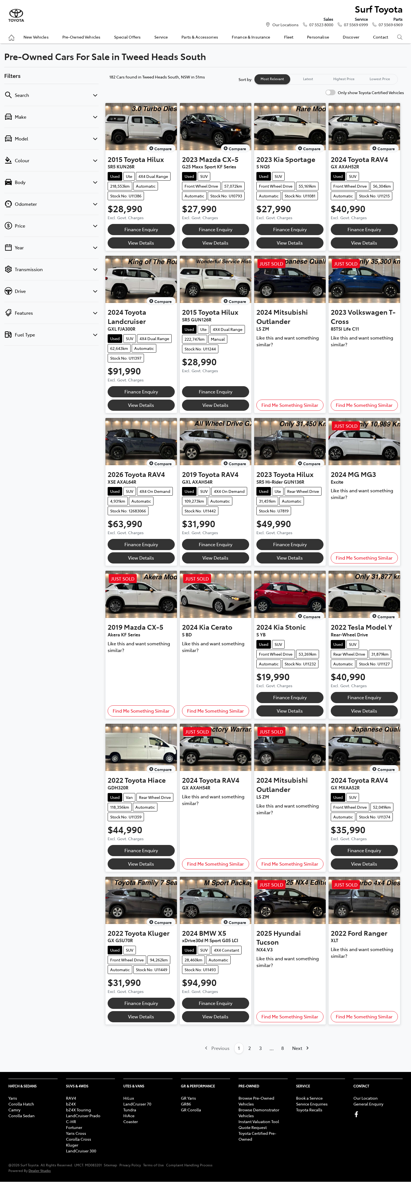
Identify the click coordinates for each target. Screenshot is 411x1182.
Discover (351, 37)
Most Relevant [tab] (272, 79)
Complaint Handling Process (189, 1165)
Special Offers (127, 37)
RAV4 (71, 1098)
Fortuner (74, 1127)
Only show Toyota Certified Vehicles (371, 92)
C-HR (71, 1121)
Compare (163, 148)
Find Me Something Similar (289, 405)
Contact (380, 37)
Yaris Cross (76, 1133)
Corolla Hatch (21, 1104)
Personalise (318, 37)
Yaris (12, 1098)
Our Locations (285, 24)
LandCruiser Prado (83, 1115)
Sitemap (110, 1165)
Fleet (289, 37)
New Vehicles (36, 37)
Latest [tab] (308, 79)
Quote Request (252, 1127)
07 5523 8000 (321, 24)
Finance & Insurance (251, 37)
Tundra (129, 1109)
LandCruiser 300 (81, 1151)
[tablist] (326, 79)
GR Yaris (188, 1098)
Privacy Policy (130, 1165)
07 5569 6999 (356, 24)
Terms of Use (153, 1165)
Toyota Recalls (309, 1109)
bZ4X (71, 1104)
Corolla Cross (78, 1139)
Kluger (72, 1145)
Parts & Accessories (199, 37)
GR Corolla (191, 1109)
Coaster (130, 1121)
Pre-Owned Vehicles (81, 37)
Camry (14, 1109)
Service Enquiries (312, 1104)
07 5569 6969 (391, 24)
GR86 (186, 1104)
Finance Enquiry (141, 229)
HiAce (128, 1115)
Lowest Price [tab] (380, 79)
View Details (141, 243)
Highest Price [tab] (344, 79)
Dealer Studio (40, 1170)
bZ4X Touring (78, 1109)
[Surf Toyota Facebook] (357, 1114)
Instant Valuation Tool (258, 1121)
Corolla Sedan (21, 1115)
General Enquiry (368, 1104)
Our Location (365, 1098)
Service (161, 37)
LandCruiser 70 (137, 1104)
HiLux (128, 1098)
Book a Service (309, 1098)
